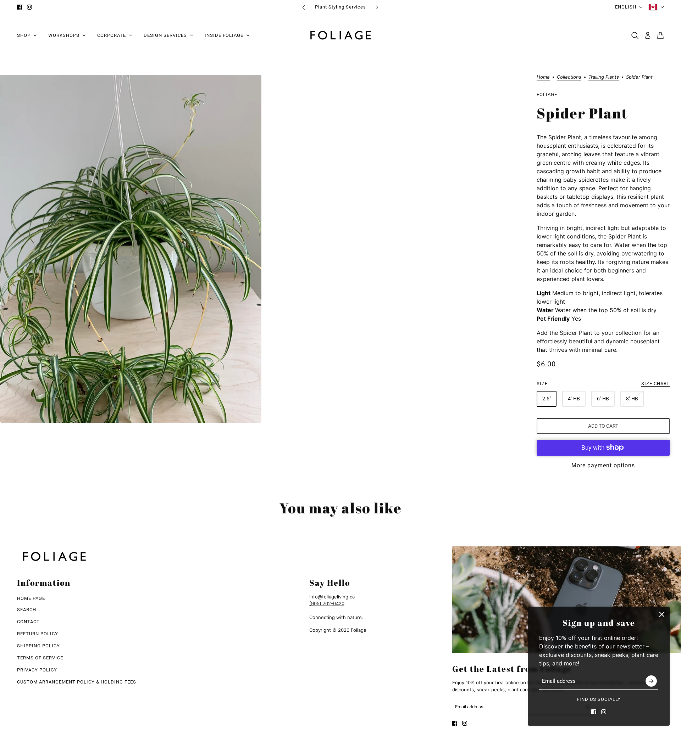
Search (26, 609)
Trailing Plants (603, 77)
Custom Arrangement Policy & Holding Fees (76, 682)
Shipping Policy (38, 645)
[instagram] (29, 7)
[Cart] (660, 35)
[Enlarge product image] (130, 249)
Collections (569, 77)
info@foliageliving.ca (332, 597)
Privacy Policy (37, 670)
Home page (31, 598)
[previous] (304, 7)
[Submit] (651, 681)
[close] (661, 614)
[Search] (634, 35)
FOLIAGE (547, 94)
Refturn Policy (37, 633)
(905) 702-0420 (326, 603)
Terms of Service (40, 657)
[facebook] (19, 7)
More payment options (603, 465)
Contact (28, 621)
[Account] (647, 35)
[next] (377, 7)
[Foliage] (340, 35)
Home (543, 77)
